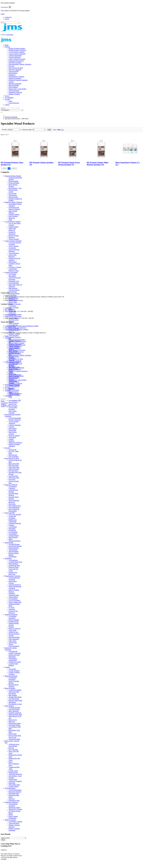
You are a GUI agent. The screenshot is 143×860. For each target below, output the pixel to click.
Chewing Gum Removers (13, 612)
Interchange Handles (15, 792)
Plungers (11, 627)
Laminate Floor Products (13, 491)
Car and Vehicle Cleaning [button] (12, 221)
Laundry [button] (7, 667)
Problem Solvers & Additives (14, 259)
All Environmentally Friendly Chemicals (15, 419)
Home (6, 45)
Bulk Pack (12, 721)
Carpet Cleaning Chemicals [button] (13, 241)
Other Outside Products (13, 212)
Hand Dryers (13, 404)
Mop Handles (13, 695)
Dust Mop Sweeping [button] (11, 406)
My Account (8, 309)
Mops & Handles (14, 85)
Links (2, 14)
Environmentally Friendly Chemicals (20, 64)
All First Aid (12, 449)
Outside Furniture (14, 214)
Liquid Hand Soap (14, 565)
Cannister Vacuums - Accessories (15, 305)
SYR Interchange (14, 90)
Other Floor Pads (14, 469)
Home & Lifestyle (14, 435)
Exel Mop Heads (14, 699)
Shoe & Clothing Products (14, 591)
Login (10, 101)
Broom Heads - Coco (15, 188)
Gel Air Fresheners (14, 600)
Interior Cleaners (14, 235)
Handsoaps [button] (8, 558)
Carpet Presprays (14, 253)
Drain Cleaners (13, 816)
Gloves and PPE (14, 71)
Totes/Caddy (12, 630)
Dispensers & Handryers (16, 61)
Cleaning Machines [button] (11, 295)
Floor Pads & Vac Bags (16, 68)
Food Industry (13, 534)
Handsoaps (12, 75)
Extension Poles (13, 621)
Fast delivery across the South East (15, 327)
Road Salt (12, 218)
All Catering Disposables (12, 275)
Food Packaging (14, 283)
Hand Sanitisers (13, 563)
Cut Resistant (13, 527)
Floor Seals (12, 504)
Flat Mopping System (15, 704)
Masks (11, 539)
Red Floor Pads (13, 470)
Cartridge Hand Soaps (15, 562)
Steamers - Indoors (14, 334)
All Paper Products (14, 707)
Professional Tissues (15, 723)
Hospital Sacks (13, 772)
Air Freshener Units (15, 400)
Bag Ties (11, 748)
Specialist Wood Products (13, 498)
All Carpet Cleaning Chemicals (15, 243)
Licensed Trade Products (13, 664)
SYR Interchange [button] (10, 788)
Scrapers (11, 635)
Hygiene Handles (14, 183)
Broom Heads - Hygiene (13, 185)
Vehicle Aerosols (14, 239)
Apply (49, 129)
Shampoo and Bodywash (13, 573)
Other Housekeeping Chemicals (15, 587)
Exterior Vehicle (13, 227)
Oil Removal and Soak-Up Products (14, 208)
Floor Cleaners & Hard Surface (14, 510)
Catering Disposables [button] (11, 272)
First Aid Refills (13, 456)
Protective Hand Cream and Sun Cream (13, 568)
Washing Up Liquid (15, 662)
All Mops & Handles (15, 690)
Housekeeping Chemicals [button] (12, 576)
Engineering (12, 530)
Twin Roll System (14, 709)
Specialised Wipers (14, 725)
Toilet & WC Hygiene (15, 809)
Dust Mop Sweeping (15, 62)
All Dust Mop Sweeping (13, 408)
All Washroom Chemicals (13, 805)
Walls (10, 220)
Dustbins (11, 778)
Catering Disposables (15, 55)
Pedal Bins (12, 783)
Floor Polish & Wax (15, 506)
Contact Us (8, 17)
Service (7, 96)
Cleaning (11, 427)
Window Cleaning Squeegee (14, 826)
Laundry (11, 82)
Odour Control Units (15, 602)
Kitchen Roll (12, 734)
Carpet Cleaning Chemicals (17, 54)
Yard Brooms (13, 195)
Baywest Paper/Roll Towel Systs (15, 736)
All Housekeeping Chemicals (14, 578)
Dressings (12, 237)
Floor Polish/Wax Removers (14, 501)
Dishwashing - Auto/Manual (13, 659)
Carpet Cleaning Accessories (14, 247)
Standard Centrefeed (15, 713)
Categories (8, 338)
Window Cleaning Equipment (14, 829)
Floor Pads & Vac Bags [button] (12, 458)
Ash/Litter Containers (15, 781)
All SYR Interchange (15, 790)
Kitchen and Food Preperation (14, 655)
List (62, 130)
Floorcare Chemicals (15, 69)
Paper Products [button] (9, 706)
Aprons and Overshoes (12, 517)
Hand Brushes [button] (9, 542)
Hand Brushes (13, 73)
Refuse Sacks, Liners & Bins (17, 89)
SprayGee (12, 799)
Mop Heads (12, 702)
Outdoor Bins (13, 779)
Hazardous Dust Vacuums (13, 320)
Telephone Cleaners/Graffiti (14, 594)
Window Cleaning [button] (10, 820)
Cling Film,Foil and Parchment (15, 278)
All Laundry (12, 669)
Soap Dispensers (14, 392)
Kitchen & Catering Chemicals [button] (11, 648)
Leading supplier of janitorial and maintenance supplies (21, 326)
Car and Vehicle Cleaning (16, 52)
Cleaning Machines (14, 57)
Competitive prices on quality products (16, 329)
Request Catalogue (10, 315)
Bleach (11, 814)
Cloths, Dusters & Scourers (17, 59)
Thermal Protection (14, 541)
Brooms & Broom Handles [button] (13, 176)
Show (3, 840)
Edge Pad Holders (14, 637)
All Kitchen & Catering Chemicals (15, 652)
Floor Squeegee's (14, 639)
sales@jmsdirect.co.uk (16, 300)
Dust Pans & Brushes (15, 546)
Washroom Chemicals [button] (11, 802)
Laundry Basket (13, 786)
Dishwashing (13, 428)
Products (7, 47)
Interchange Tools (14, 800)
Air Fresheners (13, 599)
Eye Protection (13, 532)
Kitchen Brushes (14, 548)
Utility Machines (14, 335)
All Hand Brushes (14, 544)
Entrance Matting (14, 620)
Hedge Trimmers (14, 323)
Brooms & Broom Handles (17, 48)
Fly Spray (12, 607)
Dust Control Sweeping (13, 412)
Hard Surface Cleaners (13, 433)
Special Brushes (13, 551)
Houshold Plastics (14, 293)
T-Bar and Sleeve (14, 823)
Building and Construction (13, 520)
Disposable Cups (14, 281)
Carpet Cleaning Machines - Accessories (14, 309)
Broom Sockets (13, 197)
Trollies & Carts (13, 632)
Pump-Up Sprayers (14, 628)
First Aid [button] (7, 448)
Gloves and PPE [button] (10, 513)
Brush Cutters (13, 302)
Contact (7, 104)
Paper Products (13, 87)
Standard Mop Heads (15, 697)
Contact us (8, 308)
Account (7, 99)
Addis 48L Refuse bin (15, 774)
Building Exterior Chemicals (17, 50)
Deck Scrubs (12, 193)
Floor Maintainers (14, 507)
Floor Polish (12, 430)
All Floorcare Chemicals (13, 487)
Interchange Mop (14, 793)
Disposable (12, 528)
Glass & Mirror (13, 597)
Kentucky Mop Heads (15, 700)
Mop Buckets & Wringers (13, 685)
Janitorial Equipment (15, 78)
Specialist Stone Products (13, 494)
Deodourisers (13, 262)
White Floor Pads (14, 477)
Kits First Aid (13, 455)
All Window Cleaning (15, 821)
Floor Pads (12, 479)
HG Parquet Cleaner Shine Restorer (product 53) (97, 163)
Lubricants (12, 609)
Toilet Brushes (13, 549)
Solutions (11, 441)
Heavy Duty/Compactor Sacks (14, 763)
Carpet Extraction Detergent (14, 250)
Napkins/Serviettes (14, 739)
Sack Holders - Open (15, 776)
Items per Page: (27, 129)
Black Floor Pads (14, 463)
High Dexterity (13, 537)
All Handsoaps (13, 560)
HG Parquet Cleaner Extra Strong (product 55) (69, 163)
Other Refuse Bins (14, 785)
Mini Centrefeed (14, 711)
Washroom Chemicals (15, 92)
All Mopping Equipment (13, 678)
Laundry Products (14, 670)
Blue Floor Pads (13, 465)
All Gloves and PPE (15, 514)
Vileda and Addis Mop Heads (14, 692)
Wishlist (3, 404)
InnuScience (12, 437)
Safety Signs (12, 641)
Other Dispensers (14, 390)
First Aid (11, 66)
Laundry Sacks (13, 770)
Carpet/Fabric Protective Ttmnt (14, 269)
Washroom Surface (14, 807)
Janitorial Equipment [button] (11, 614)
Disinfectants (13, 818)
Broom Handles (13, 181)
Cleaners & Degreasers (12, 233)
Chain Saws (12, 313)
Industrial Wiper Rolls (15, 714)
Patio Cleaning (13, 216)
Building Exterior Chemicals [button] (13, 202)
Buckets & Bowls (14, 634)
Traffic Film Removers (12, 229)
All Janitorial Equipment (12, 617)
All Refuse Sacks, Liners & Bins (14, 745)
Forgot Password (14, 103)
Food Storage (13, 292)
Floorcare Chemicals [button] (11, 485)
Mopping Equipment (15, 83)
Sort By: (5, 129)
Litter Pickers (13, 642)
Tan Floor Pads (13, 476)
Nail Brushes (13, 556)
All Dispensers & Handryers (14, 387)
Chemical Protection (15, 523)
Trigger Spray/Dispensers (14, 645)
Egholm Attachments (15, 316)
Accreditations (9, 97)
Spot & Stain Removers (12, 255)
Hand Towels (13, 720)
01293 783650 (10, 34)
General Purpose (14, 535)
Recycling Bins (13, 749)
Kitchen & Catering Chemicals (18, 80)
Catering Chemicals (15, 425)
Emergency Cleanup (15, 267)
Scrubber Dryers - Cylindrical (14, 357)
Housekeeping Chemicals (16, 76)
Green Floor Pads (14, 467)
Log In (7, 19)
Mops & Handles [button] (10, 688)
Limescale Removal (15, 585)
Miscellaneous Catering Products (14, 289)
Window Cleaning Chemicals (14, 445)
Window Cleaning (14, 94)
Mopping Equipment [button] (11, 676)
